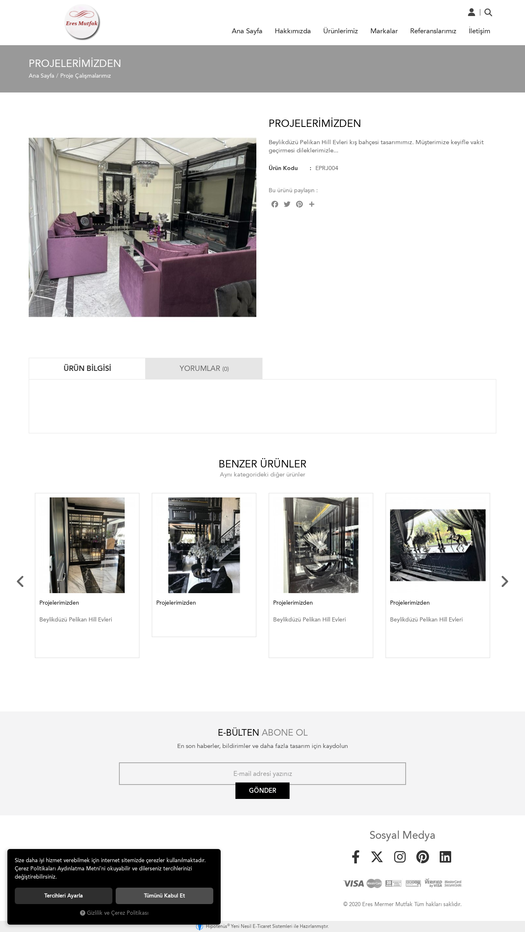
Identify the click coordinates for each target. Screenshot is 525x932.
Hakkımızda (293, 31)
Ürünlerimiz (340, 31)
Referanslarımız (433, 31)
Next (504, 581)
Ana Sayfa (247, 31)
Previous (20, 581)
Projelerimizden (59, 602)
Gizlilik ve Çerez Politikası (117, 913)
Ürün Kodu (283, 168)
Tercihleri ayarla (63, 896)
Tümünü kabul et (164, 896)
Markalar (384, 31)
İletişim (479, 31)
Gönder (262, 790)
